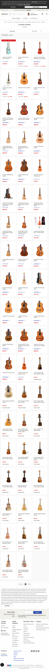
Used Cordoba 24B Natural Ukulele (24, 514)
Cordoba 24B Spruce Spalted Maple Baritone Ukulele (7, 148)
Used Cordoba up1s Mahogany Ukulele (22, 486)
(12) (9, 179)
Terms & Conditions (9, 667)
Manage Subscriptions (19, 660)
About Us (3, 625)
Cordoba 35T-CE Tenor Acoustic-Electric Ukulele (39, 345)
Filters (11, 31)
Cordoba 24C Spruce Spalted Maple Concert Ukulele (23, 148)
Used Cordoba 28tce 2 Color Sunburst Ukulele (39, 486)
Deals (24, 626)
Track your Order (18, 651)
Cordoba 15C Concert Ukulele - (7, 88)
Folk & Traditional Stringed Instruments (32, 22)
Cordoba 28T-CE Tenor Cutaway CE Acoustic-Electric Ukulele (23, 232)
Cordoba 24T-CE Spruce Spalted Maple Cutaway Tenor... (23, 204)
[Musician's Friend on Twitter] (34, 651)
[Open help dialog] (2, 665)
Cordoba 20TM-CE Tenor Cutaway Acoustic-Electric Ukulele (24, 346)
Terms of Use (20, 4)
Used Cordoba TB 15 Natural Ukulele (7, 514)
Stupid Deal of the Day (28, 624)
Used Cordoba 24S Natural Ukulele (8, 401)
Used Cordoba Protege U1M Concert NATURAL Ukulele (23, 571)
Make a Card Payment (19, 658)
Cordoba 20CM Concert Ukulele (23, 175)
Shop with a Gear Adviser (28, 643)
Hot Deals (25, 18)
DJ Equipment (15, 640)
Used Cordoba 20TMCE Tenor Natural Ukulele (23, 458)
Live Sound (14, 638)
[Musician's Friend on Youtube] (36, 651)
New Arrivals (26, 635)
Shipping (16, 652)
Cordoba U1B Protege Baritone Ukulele (23, 373)
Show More (7, 605)
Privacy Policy (34, 1)
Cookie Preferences (26, 4)
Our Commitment (4, 627)
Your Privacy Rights (17, 667)
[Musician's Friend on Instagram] (38, 651)
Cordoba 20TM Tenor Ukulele (22, 316)
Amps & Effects (15, 633)
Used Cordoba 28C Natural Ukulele (40, 514)
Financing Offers (39, 626)
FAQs (15, 656)
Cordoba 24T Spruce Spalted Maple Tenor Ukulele (38, 204)
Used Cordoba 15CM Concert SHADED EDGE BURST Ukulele (23, 430)
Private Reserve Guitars (28, 637)
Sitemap (32, 667)
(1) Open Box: (20, 66)
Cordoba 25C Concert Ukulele (38, 260)
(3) (9, 320)
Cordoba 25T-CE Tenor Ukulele (39, 119)
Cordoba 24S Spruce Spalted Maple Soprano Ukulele (7, 232)
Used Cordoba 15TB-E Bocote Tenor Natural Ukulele (39, 459)
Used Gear (25, 627)
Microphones (15, 644)
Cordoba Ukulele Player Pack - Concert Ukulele (39, 232)
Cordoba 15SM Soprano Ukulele (7, 345)
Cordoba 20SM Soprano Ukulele (39, 316)
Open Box (25, 629)
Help (47, 10)
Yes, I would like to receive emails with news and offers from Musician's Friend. (32, 616)
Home (5, 22)
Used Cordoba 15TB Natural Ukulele (38, 430)
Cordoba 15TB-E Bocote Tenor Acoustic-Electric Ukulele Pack (7, 204)
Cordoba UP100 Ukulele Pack (39, 288)
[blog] (5, 631)
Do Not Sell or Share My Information (19, 665)
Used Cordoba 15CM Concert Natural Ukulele (39, 373)
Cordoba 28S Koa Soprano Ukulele (8, 260)
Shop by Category (16, 18)
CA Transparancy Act (25, 667)
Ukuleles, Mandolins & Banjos (16, 630)
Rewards (39, 10)
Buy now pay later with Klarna (42, 627)
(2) (24, 92)
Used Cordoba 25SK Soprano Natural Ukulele (39, 542)
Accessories (15, 646)
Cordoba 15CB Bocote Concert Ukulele (23, 260)
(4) (24, 179)
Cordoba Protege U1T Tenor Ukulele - (38, 175)
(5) (24, 122)
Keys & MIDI (15, 636)
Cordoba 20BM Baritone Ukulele (7, 175)
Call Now (4, 655)
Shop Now (29, 10)
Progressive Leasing (40, 629)
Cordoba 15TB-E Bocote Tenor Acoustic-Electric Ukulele (7, 119)
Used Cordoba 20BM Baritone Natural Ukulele (39, 401)
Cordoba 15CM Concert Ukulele (23, 58)
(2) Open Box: (37, 66)
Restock (25, 631)
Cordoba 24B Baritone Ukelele (23, 288)
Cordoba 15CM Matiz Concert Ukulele (7, 58)
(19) (25, 348)
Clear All (11, 35)
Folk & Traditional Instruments (18, 22)
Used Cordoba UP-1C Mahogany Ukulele (7, 542)
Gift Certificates (26, 641)
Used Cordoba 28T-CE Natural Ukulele (23, 542)
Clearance (25, 639)
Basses (14, 627)
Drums (13, 635)
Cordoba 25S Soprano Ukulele (7, 288)
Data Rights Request (30, 665)
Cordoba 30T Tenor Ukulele (8, 316)
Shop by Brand (26, 633)
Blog (43, 10)
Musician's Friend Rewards (42, 624)
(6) (9, 122)
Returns (15, 654)
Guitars (13, 625)
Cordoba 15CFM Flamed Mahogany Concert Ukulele (40, 58)
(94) (25, 61)
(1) (40, 61)
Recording (14, 642)
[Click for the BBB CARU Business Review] (9, 665)
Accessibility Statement (39, 667)
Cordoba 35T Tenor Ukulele (24, 87)
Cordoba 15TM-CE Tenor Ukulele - (39, 88)
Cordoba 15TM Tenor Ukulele (38, 147)
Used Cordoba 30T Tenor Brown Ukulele (23, 401)
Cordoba (9, 22)
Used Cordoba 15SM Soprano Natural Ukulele (7, 458)
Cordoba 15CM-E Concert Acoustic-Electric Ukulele (23, 119)
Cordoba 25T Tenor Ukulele (8, 372)
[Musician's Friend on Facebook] (31, 651)
